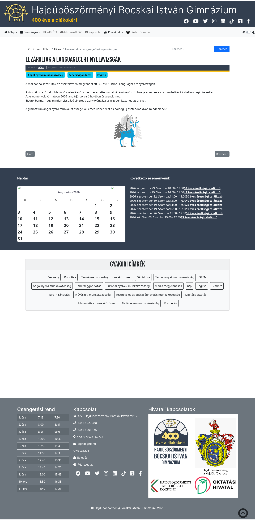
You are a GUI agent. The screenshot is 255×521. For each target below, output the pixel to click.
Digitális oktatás (195, 295)
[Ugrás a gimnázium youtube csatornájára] (196, 22)
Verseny (53, 277)
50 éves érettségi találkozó (204, 196)
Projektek (114, 32)
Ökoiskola (143, 277)
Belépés (82, 458)
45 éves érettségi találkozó (202, 192)
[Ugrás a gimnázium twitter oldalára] (205, 22)
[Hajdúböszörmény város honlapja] (215, 441)
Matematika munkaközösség (97, 303)
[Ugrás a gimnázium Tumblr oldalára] (240, 22)
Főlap (11, 32)
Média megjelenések (168, 286)
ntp (189, 286)
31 (20, 238)
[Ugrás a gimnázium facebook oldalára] (186, 22)
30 (112, 232)
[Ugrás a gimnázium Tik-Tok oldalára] (231, 22)
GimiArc (217, 286)
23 (112, 225)
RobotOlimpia (140, 32)
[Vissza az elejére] (243, 514)
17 (20, 225)
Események (31, 32)
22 (97, 225)
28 (81, 232)
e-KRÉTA (51, 32)
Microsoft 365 (72, 32)
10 (20, 218)
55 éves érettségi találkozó (204, 213)
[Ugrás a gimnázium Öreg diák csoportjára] (248, 22)
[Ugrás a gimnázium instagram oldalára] (214, 22)
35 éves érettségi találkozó (199, 217)
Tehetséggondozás (80, 75)
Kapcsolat (94, 32)
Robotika (70, 277)
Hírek (41, 67)
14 (81, 218)
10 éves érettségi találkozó (204, 209)
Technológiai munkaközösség (174, 277)
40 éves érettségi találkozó (204, 201)
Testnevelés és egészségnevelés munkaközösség (148, 295)
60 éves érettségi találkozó (202, 188)
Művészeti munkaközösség (93, 295)
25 (35, 232)
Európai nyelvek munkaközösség (128, 286)
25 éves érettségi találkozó (204, 205)
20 (66, 225)
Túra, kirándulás (59, 295)
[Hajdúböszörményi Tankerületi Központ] (171, 488)
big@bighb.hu (87, 444)
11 (35, 218)
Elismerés (170, 303)
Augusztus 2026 (69, 192)
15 (97, 218)
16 (112, 218)
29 (97, 232)
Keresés (222, 49)
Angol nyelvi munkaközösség (45, 75)
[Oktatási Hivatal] (215, 487)
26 (50, 232)
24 (20, 232)
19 (50, 225)
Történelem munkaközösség (140, 303)
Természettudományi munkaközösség (106, 277)
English (101, 75)
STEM (203, 277)
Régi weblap (86, 464)
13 (66, 218)
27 (66, 232)
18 (35, 225)
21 (81, 225)
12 (50, 218)
